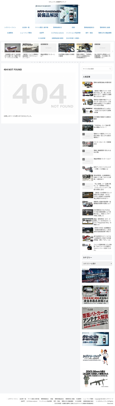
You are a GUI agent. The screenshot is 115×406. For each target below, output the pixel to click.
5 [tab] (43, 62)
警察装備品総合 (59, 399)
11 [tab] (59, 62)
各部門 (23, 401)
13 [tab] (64, 62)
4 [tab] (40, 62)
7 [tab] (48, 62)
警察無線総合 (45, 399)
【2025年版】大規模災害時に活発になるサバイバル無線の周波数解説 (73, 403)
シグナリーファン (13, 399)
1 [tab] (32, 62)
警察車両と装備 (70, 399)
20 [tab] (83, 62)
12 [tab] (61, 62)
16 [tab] (72, 62)
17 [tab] (75, 62)
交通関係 (78, 399)
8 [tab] (51, 62)
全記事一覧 (23, 399)
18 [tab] (78, 62)
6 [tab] (45, 62)
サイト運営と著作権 (33, 399)
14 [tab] (67, 62)
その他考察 (78, 401)
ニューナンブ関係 (88, 399)
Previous (2, 51)
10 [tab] (56, 62)
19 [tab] (80, 62)
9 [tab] (53, 62)
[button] (110, 69)
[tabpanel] (12, 51)
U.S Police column (32, 401)
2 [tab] (34, 62)
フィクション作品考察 (45, 401)
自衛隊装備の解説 (88, 401)
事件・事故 (57, 401)
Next (112, 51)
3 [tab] (37, 62)
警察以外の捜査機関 (67, 401)
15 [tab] (70, 62)
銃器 (51, 399)
